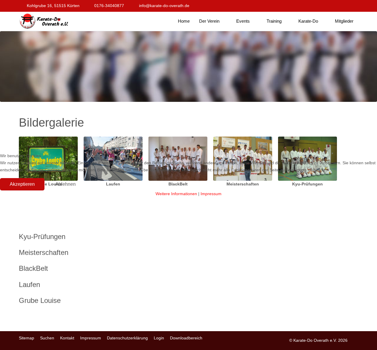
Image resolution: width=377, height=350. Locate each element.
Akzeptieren (22, 184)
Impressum (211, 193)
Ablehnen (65, 184)
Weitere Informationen (176, 193)
